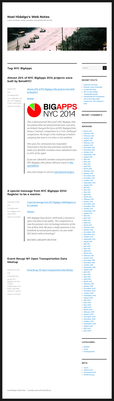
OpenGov (10, 291)
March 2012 (88, 225)
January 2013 (88, 202)
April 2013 (87, 195)
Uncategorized (12, 95)
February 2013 (89, 199)
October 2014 (88, 152)
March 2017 (88, 131)
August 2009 (88, 298)
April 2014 (87, 166)
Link (8, 92)
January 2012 (88, 230)
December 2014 (89, 148)
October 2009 (89, 293)
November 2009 (89, 291)
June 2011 (87, 246)
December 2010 (89, 260)
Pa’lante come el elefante (93, 87)
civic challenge (12, 98)
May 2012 (87, 220)
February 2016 (89, 136)
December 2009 (89, 288)
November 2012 (89, 206)
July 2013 (87, 187)
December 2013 (89, 176)
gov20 (9, 279)
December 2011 (89, 232)
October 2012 (88, 209)
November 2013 (89, 178)
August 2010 (88, 270)
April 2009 (87, 307)
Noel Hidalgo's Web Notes (28, 17)
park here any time (91, 85)
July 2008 (87, 328)
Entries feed (88, 370)
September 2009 (90, 296)
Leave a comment (14, 106)
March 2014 (88, 169)
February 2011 (89, 256)
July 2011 (87, 244)
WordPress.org (89, 375)
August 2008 (88, 326)
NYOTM (17, 281)
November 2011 (89, 234)
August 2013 (88, 185)
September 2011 (89, 239)
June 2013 (87, 190)
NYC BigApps (16, 101)
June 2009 (87, 303)
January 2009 (89, 314)
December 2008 (89, 317)
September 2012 (90, 211)
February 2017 (89, 133)
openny (18, 291)
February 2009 (89, 312)
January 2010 (88, 286)
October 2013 (88, 180)
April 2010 (87, 279)
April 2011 (87, 251)
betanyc (30, 98)
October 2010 (88, 265)
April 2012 (87, 223)
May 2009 (87, 305)
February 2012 (89, 227)
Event (86, 349)
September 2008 (90, 324)
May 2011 (87, 249)
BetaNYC (87, 347)
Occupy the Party (90, 89)
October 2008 (89, 321)
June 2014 (87, 162)
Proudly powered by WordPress (39, 390)
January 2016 (88, 138)
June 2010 (87, 274)
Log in (86, 368)
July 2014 (87, 159)
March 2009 (88, 310)
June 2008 (87, 331)
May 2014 (87, 164)
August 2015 (88, 140)
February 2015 (89, 143)
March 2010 (88, 281)
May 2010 (87, 277)
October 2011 (88, 237)
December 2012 (89, 204)
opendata (15, 288)
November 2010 (89, 263)
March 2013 (88, 197)
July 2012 (87, 216)
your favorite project (64, 172)
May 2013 (87, 192)
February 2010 (89, 284)
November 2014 (89, 150)
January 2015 (88, 145)
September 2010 (90, 267)
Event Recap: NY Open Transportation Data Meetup (50, 270)
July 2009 (87, 300)
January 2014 (88, 173)
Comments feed (90, 372)
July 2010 (87, 272)
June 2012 (87, 218)
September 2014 (90, 155)
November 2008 (89, 319)
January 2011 (88, 258)
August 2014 (88, 157)
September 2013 (90, 183)
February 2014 (89, 171)
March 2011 (88, 253)
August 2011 (88, 242)
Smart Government (14, 103)
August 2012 (88, 213)
